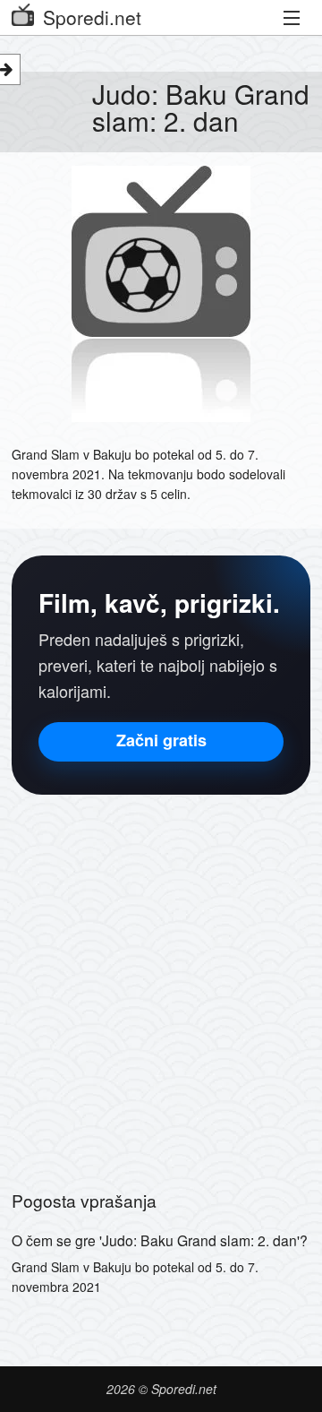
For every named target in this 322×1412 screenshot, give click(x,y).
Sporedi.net (92, 17)
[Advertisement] (161, 983)
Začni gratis (161, 740)
